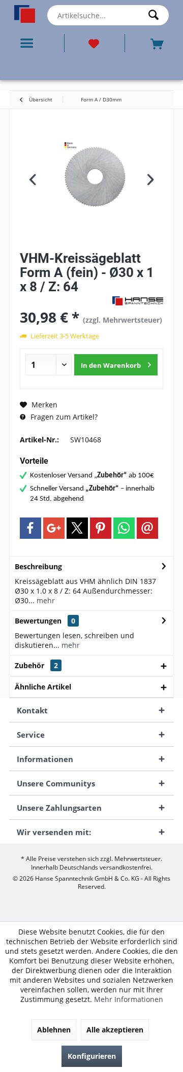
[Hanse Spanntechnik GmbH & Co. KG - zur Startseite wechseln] (24, 14)
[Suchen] (156, 15)
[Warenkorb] (158, 43)
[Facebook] (30, 528)
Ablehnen (54, 1029)
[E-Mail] (147, 528)
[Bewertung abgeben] (65, 300)
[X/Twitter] (77, 528)
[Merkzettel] (94, 43)
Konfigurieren (92, 1056)
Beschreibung (38, 566)
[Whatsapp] (124, 528)
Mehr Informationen (128, 999)
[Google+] (54, 528)
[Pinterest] (100, 528)
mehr (45, 600)
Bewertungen (38, 621)
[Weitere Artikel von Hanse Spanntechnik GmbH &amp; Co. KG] (137, 300)
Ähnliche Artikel (43, 686)
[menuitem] (29, 43)
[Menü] (29, 43)
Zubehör (36, 665)
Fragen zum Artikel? (63, 417)
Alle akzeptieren (114, 1029)
